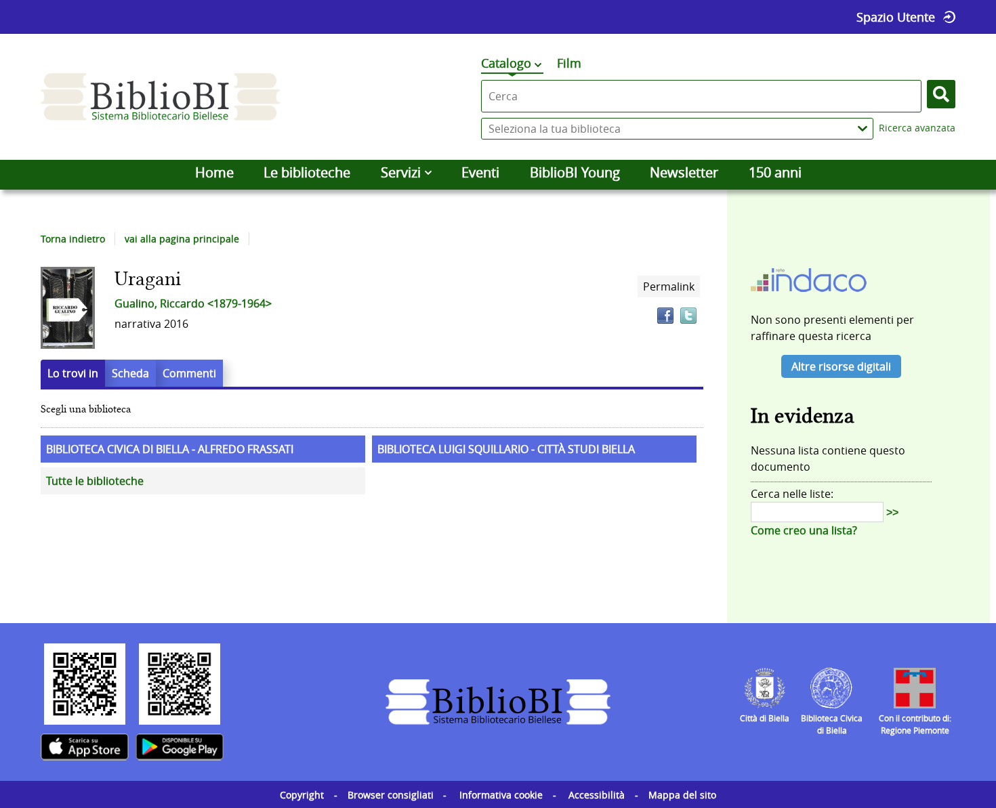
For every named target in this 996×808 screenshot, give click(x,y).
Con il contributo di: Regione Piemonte (915, 724)
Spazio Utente (895, 17)
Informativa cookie (501, 794)
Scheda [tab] (130, 373)
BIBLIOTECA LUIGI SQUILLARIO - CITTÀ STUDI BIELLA (506, 449)
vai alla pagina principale (182, 238)
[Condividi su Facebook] (665, 315)
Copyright (302, 794)
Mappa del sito (682, 794)
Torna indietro (73, 238)
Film (569, 63)
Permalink (668, 286)
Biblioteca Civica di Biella (832, 724)
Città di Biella (764, 718)
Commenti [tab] (189, 373)
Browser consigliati (391, 794)
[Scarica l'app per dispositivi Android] (180, 747)
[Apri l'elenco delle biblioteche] (862, 129)
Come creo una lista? (804, 530)
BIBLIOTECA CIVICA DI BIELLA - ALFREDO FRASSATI (169, 449)
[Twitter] (688, 315)
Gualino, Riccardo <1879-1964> (193, 303)
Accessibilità (596, 794)
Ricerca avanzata (917, 127)
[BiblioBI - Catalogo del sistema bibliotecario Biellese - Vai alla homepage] (161, 97)
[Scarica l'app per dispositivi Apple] (85, 747)
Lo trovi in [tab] (72, 373)
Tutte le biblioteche (95, 480)
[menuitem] (214, 173)
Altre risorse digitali (841, 366)
